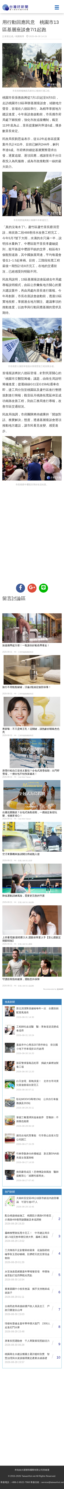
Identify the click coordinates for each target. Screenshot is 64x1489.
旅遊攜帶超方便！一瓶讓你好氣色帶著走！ (26, 645)
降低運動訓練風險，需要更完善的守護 (23, 895)
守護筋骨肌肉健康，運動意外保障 (21, 979)
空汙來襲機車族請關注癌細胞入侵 (21, 854)
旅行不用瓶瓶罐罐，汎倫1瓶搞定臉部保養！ (26, 687)
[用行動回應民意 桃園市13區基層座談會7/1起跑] (20, 588)
